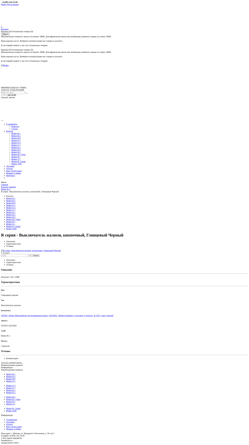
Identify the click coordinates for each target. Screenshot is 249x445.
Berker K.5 (16, 150)
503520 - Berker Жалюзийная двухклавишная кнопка (24, 315)
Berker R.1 (15, 133)
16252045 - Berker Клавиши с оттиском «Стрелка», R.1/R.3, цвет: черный (81, 315)
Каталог (9, 131)
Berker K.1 (16, 147)
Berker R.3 (15, 136)
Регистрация (12, 4)
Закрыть (5, 34)
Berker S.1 (15, 159)
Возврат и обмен (13, 173)
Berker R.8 (15, 138)
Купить (36, 255)
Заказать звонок (8, 97)
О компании (11, 124)
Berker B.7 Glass (18, 154)
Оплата (9, 168)
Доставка (10, 166)
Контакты (10, 175)
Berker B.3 (15, 152)
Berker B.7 (15, 157)
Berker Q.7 (16, 145)
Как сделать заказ (14, 171)
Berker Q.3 (16, 143)
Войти (4, 4)
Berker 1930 (16, 164)
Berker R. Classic (18, 161)
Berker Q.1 (16, 140)
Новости (15, 126)
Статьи (14, 129)
